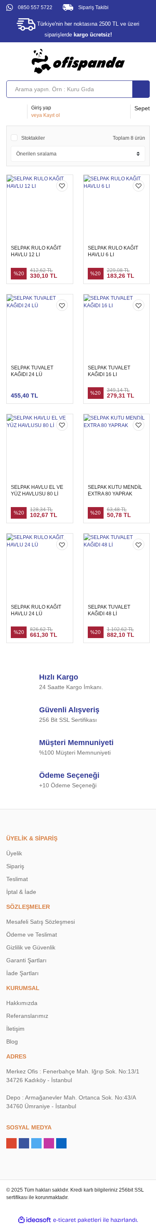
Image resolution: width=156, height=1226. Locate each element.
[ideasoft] (34, 1220)
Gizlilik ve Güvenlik (30, 947)
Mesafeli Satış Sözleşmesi (40, 921)
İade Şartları (22, 973)
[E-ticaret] (77, 1220)
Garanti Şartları (26, 960)
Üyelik (14, 853)
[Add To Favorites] (62, 186)
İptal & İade (21, 892)
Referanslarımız (27, 1015)
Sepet (142, 108)
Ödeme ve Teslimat (31, 934)
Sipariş (15, 866)
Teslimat (17, 879)
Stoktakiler (33, 138)
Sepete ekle (115, 271)
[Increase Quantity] (71, 271)
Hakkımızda (21, 1003)
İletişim (15, 1028)
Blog (12, 1041)
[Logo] (78, 61)
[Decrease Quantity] (45, 271)
